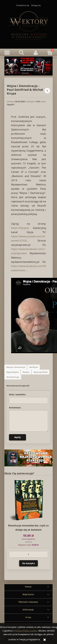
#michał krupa (12, 377)
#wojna (26, 372)
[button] (7, 52)
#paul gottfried (40, 372)
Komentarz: (15, 407)
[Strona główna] (28, 25)
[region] (28, 458)
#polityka (33, 367)
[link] (28, 458)
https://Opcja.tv (20, 228)
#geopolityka (12, 372)
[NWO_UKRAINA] (28, 65)
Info (38, 101)
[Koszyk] (50, 52)
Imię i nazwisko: (17, 394)
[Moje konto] (36, 52)
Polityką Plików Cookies (25, 630)
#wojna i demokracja (15, 367)
